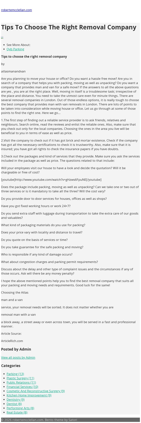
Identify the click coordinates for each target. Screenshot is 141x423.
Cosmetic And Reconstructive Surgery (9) (36, 391)
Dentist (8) (14, 404)
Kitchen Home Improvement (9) (29, 395)
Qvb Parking (15, 49)
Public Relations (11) (21, 382)
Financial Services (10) (22, 387)
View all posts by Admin (18, 357)
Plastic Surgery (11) (20, 378)
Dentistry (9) (16, 399)
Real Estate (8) (17, 412)
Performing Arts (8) (20, 408)
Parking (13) (15, 374)
